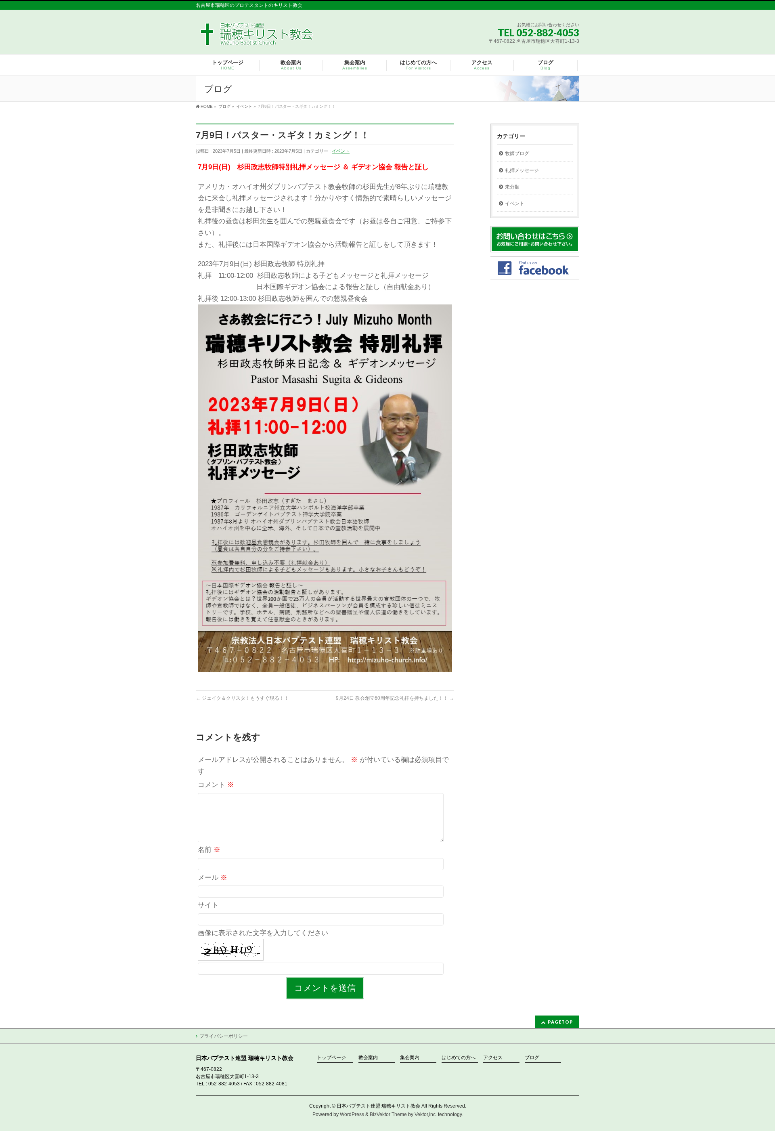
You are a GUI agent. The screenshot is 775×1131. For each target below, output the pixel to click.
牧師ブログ (517, 153)
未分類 (512, 187)
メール (212, 877)
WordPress (352, 1114)
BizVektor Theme (388, 1114)
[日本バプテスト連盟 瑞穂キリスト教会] (257, 36)
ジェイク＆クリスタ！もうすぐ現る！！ (242, 698)
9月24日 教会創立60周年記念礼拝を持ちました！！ (395, 698)
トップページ (331, 1057)
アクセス (493, 1057)
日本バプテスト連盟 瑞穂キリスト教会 (378, 1106)
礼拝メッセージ (522, 170)
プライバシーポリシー (223, 1036)
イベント (341, 151)
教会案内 (368, 1057)
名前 (209, 850)
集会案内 (409, 1057)
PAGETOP (560, 1021)
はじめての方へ (458, 1057)
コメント (216, 785)
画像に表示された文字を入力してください (263, 933)
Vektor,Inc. (426, 1114)
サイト (208, 905)
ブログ (532, 1057)
